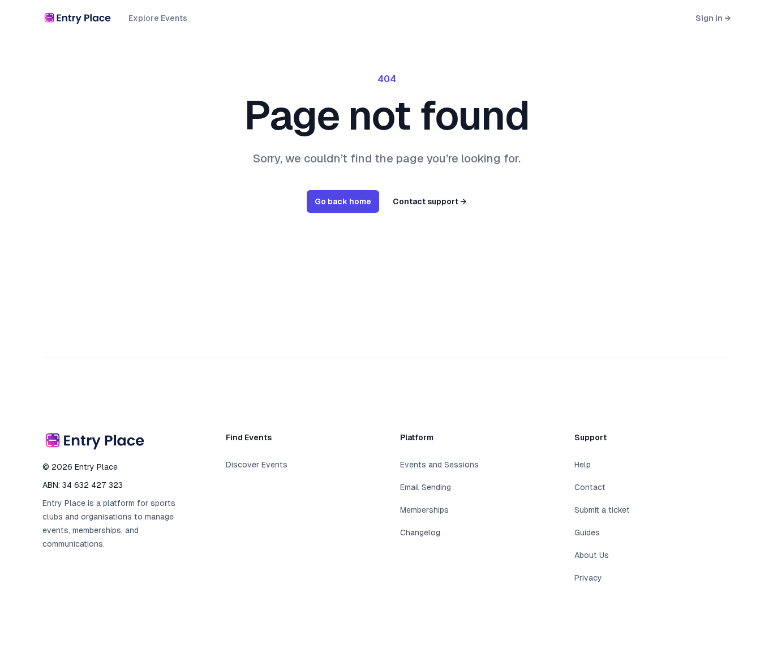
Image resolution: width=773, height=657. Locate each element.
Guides (587, 532)
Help (582, 464)
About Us (591, 555)
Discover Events (256, 464)
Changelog (420, 532)
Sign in (713, 18)
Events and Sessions (439, 464)
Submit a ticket (602, 509)
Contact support (429, 201)
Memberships (424, 509)
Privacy (588, 577)
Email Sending (425, 487)
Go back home (343, 201)
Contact (589, 487)
